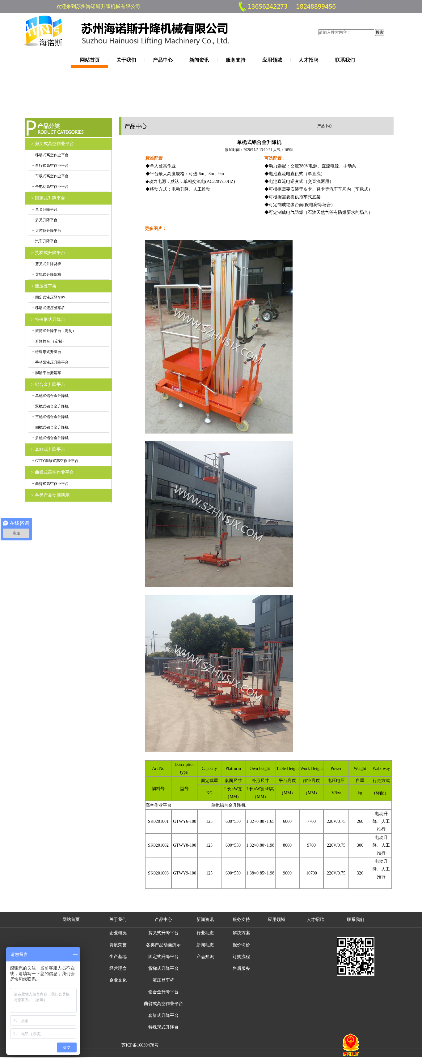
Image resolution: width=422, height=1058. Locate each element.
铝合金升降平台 (163, 992)
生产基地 (118, 956)
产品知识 (205, 956)
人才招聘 (309, 60)
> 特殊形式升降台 (48, 319)
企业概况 (118, 933)
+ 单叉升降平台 (44, 209)
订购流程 (241, 956)
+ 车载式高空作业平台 (50, 176)
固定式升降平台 (163, 956)
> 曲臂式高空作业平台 (52, 472)
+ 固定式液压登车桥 (48, 297)
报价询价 (241, 945)
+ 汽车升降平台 (44, 241)
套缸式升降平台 (163, 1015)
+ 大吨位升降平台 (46, 230)
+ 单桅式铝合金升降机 (50, 396)
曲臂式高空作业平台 (163, 1003)
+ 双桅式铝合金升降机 (50, 406)
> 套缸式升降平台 (48, 449)
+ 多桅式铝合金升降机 (50, 438)
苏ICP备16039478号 (139, 1045)
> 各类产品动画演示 (50, 495)
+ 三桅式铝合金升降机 (50, 417)
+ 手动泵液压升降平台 (50, 362)
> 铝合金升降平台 (48, 384)
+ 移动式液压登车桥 (48, 308)
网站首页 (90, 60)
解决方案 (241, 933)
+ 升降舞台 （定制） (48, 341)
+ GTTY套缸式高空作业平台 (54, 461)
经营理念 (118, 968)
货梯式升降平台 (163, 968)
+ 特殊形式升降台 (46, 352)
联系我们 (345, 60)
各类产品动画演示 (163, 945)
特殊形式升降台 (163, 1027)
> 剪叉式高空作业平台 (52, 143)
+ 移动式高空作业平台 (50, 155)
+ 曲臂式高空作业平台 (50, 483)
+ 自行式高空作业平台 (50, 165)
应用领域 (272, 60)
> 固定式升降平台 (48, 198)
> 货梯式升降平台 (48, 252)
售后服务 (241, 968)
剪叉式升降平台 (163, 933)
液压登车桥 (163, 980)
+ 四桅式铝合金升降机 (50, 427)
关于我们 (126, 60)
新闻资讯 (199, 60)
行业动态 (205, 933)
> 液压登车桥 (44, 286)
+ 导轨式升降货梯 (46, 274)
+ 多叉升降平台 (44, 220)
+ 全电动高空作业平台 (50, 186)
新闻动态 (205, 945)
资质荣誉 (118, 945)
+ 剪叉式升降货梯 (46, 264)
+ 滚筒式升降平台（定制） (53, 331)
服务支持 (236, 60)
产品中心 (163, 60)
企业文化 (118, 980)
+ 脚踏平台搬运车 (46, 373)
